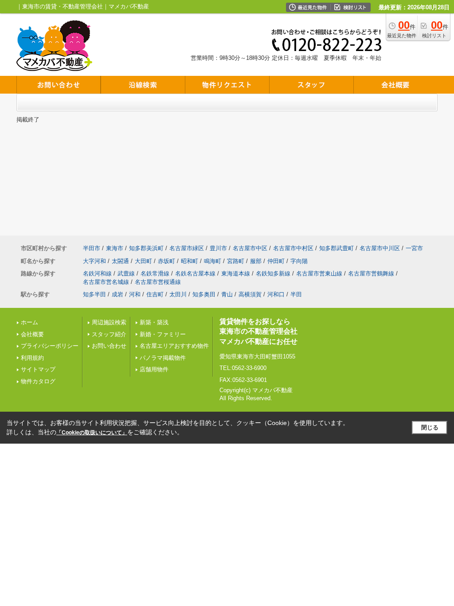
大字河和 (94, 261)
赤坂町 (166, 261)
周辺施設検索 (109, 322)
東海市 (114, 248)
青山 (227, 294)
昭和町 (189, 261)
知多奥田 (203, 294)
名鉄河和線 (97, 273)
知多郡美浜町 (146, 248)
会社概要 (32, 334)
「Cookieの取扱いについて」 (91, 432)
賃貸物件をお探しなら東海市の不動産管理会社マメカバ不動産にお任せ (258, 331)
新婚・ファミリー (163, 334)
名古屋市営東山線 (319, 273)
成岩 (117, 294)
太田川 (178, 294)
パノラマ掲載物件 (163, 357)
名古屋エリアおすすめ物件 (174, 345)
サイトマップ (38, 369)
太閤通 (120, 261)
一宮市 (414, 248)
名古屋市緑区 (186, 248)
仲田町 (276, 261)
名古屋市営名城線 (106, 282)
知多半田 (94, 294)
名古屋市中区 (250, 248)
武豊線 (126, 273)
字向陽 (299, 261)
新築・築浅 (154, 322)
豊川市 (218, 248)
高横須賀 (250, 294)
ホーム (29, 322)
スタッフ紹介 (109, 334)
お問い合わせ (109, 345)
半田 (296, 294)
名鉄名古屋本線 (195, 273)
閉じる (429, 427)
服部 (256, 261)
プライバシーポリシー (49, 345)
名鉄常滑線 (155, 273)
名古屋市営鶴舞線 (371, 273)
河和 (135, 294)
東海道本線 (235, 273)
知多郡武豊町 (336, 248)
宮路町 (235, 261)
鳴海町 (212, 261)
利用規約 (32, 357)
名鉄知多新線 (273, 273)
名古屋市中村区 (293, 248)
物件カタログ (38, 381)
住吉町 (155, 294)
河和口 (276, 294)
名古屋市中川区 (380, 248)
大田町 (143, 261)
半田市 (91, 248)
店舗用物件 (154, 369)
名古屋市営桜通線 (158, 282)
